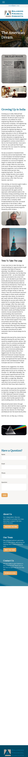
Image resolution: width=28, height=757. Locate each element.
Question (4, 482)
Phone (3, 473)
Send (4, 495)
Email (3, 464)
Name (3, 454)
